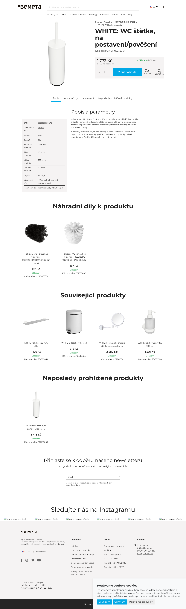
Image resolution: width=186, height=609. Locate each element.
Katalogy (93, 14)
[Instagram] (27, 560)
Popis (56, 98)
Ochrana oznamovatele (82, 567)
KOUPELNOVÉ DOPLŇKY (126, 22)
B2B (123, 14)
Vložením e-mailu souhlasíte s (89, 484)
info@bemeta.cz (145, 553)
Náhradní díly (70, 98)
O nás (63, 14)
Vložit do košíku (127, 72)
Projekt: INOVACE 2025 (115, 563)
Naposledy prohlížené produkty (115, 98)
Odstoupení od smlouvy (82, 554)
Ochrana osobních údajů (82, 563)
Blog (130, 14)
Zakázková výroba (77, 14)
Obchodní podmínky (80, 550)
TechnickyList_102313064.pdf (50, 188)
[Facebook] (22, 560)
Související (88, 98)
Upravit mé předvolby (141, 602)
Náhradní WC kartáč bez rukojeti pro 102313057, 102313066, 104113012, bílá (74, 257)
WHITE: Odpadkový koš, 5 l (74, 343)
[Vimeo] (33, 560)
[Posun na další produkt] (164, 334)
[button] (166, 6)
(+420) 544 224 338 (146, 551)
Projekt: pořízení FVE (114, 567)
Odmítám (119, 602)
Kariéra (115, 14)
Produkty (51, 14)
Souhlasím (104, 602)
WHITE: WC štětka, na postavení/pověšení (116, 25)
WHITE (41, 127)
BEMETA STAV (111, 558)
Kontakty (104, 14)
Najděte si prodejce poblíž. (33, 585)
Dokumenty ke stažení (114, 546)
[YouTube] (39, 560)
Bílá (39, 140)
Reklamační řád (78, 558)
